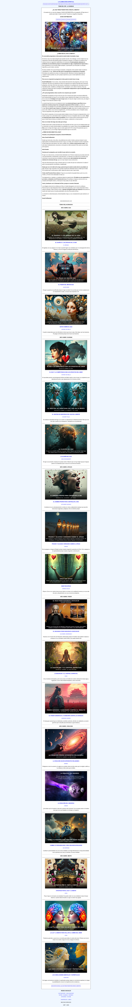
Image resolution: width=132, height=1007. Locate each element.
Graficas (64, 19)
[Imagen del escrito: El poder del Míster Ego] (66, 282)
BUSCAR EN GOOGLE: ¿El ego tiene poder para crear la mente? (66, 985)
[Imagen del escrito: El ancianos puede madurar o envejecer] (66, 628)
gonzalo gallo (66, 588)
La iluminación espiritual (66, 1)
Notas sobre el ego (66, 326)
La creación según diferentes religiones (66, 761)
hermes (66, 763)
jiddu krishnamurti (66, 459)
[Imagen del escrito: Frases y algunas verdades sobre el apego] (66, 541)
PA (43, 4)
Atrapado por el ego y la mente (66, 890)
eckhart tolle (66, 416)
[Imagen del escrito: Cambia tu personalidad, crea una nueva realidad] (66, 842)
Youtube (69, 996)
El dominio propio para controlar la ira (66, 501)
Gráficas (84, 4)
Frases (54, 4)
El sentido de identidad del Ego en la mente (66, 414)
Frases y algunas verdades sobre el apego (66, 544)
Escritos (64, 4)
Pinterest (71, 995)
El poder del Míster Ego (66, 284)
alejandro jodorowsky (66, 634)
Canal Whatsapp (70, 993)
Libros (69, 999)
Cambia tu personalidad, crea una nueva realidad (66, 845)
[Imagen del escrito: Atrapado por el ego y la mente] (66, 888)
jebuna (66, 546)
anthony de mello (66, 329)
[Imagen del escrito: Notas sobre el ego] (66, 324)
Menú (80, 4)
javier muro (66, 287)
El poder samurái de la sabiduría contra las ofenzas (66, 715)
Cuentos (49, 4)
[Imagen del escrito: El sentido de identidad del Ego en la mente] (66, 411)
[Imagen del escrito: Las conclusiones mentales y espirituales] (66, 972)
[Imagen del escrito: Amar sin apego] (66, 583)
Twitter (60, 995)
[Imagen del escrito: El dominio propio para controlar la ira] (66, 499)
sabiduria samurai (66, 718)
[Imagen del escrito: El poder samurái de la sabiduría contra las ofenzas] (66, 713)
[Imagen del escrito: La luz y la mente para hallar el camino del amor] (66, 930)
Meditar (76, 4)
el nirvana (66, 245)
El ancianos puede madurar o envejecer (66, 631)
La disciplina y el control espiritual (66, 673)
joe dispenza (66, 847)
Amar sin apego (66, 586)
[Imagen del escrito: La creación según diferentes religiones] (66, 758)
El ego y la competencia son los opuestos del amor (66, 372)
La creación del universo (66, 803)
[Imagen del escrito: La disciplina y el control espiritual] (66, 671)
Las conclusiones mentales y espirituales (66, 975)
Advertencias (64, 999)
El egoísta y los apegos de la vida (66, 242)
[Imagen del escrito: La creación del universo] (66, 800)
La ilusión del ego (66, 456)
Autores (59, 4)
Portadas (58, 19)
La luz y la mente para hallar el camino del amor (66, 932)
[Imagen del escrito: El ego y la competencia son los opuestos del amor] (66, 369)
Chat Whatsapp (61, 993)
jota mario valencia (66, 504)
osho (66, 676)
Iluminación (70, 4)
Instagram (63, 996)
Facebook (65, 995)
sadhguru (66, 977)
